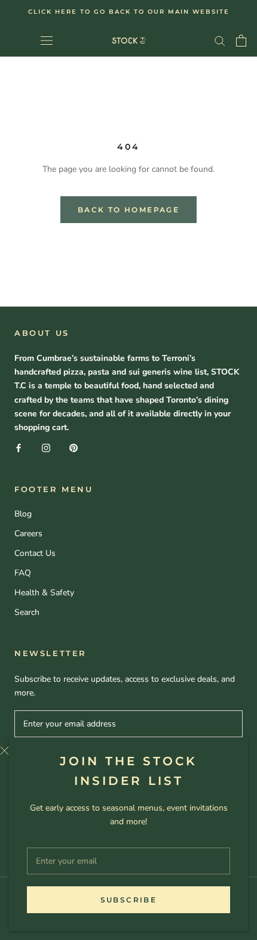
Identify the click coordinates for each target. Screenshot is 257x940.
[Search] (220, 40)
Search (26, 612)
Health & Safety (44, 592)
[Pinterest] (73, 447)
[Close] (119, 750)
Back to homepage (128, 209)
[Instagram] (46, 447)
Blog (23, 514)
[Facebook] (18, 447)
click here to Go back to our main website (129, 12)
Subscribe (128, 899)
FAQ (22, 573)
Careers (28, 533)
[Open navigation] (46, 40)
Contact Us (35, 553)
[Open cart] (241, 41)
